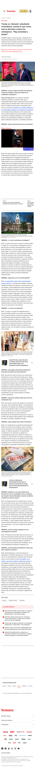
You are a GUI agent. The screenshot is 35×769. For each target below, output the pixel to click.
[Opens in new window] (6, 749)
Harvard (4, 600)
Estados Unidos (13, 600)
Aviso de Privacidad (7, 752)
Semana (3, 17)
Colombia (22, 600)
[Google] (2, 749)
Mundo (9, 17)
